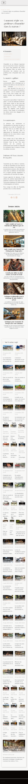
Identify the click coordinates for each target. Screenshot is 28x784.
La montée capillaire (8, 54)
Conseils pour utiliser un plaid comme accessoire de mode (14, 273)
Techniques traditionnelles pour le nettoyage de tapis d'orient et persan (14, 298)
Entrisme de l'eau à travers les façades (12, 59)
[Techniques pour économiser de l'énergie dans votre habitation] (13, 314)
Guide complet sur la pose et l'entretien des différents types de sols (14, 225)
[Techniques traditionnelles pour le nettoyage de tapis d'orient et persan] (13, 288)
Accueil (3, 9)
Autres (8, 9)
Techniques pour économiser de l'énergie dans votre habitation (14, 322)
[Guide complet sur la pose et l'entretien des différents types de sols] (13, 216)
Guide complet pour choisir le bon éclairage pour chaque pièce (14, 250)
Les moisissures (7, 56)
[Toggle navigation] (4, 2)
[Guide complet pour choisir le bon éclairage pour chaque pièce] (13, 241)
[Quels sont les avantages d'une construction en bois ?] (14, 746)
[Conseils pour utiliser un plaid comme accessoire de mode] (13, 265)
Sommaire (8, 51)
